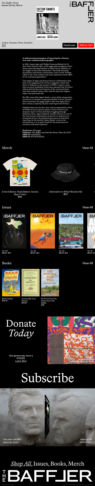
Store (10, 2)
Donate (64, 484)
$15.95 (4, 301)
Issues (5, 5)
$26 (42, 305)
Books (12, 5)
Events (69, 484)
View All (87, 148)
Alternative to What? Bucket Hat (65, 191)
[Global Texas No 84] (14, 231)
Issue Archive (88, 484)
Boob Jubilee (7, 298)
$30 (66, 194)
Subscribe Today (11, 442)
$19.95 (24, 303)
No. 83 (33, 251)
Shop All (21, 463)
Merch (19, 5)
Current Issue (80, 484)
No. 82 (61, 251)
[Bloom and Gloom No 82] (71, 231)
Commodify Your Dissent (29, 299)
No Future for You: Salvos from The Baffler (49, 300)
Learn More (21, 361)
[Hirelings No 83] (42, 231)
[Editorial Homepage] (47, 476)
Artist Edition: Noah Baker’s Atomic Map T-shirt (20, 193)
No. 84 (5, 251)
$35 (20, 197)
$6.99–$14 (6, 253)
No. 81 (90, 251)
